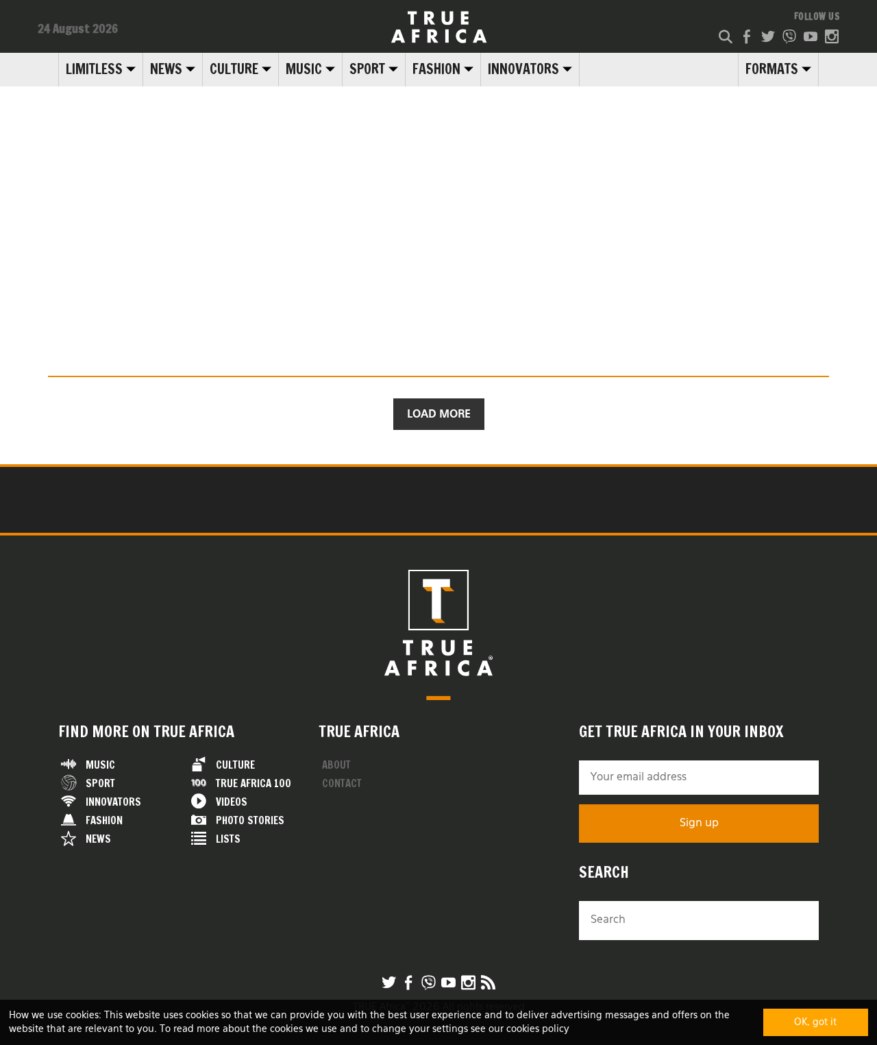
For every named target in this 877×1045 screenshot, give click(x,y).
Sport (367, 69)
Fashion (436, 69)
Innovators (523, 69)
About (336, 765)
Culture (234, 69)
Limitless (94, 69)
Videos (231, 802)
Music (304, 69)
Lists (228, 839)
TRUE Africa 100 (253, 783)
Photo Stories (250, 820)
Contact (342, 783)
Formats (771, 69)
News (166, 69)
